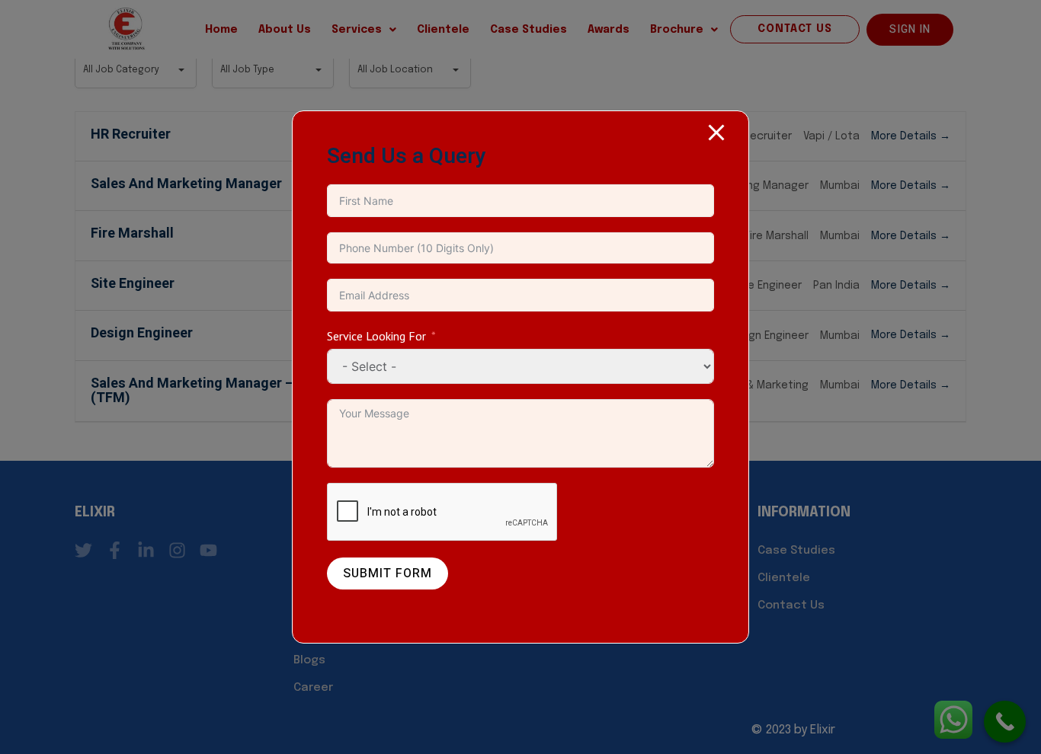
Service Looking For (376, 335)
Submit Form (387, 573)
